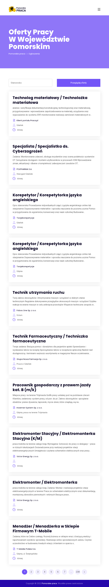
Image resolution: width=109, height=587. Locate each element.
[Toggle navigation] (99, 9)
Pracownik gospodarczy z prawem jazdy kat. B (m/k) (52, 387)
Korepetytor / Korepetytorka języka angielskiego (47, 197)
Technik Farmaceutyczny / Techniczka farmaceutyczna (50, 339)
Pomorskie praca (17, 53)
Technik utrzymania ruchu (38, 292)
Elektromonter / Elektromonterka (45, 482)
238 (78, 572)
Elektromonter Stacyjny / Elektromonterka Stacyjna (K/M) (54, 436)
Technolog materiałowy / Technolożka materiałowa (50, 100)
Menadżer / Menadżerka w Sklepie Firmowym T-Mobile (46, 529)
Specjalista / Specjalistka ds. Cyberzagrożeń (40, 149)
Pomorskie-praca (49, 583)
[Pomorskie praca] (17, 9)
